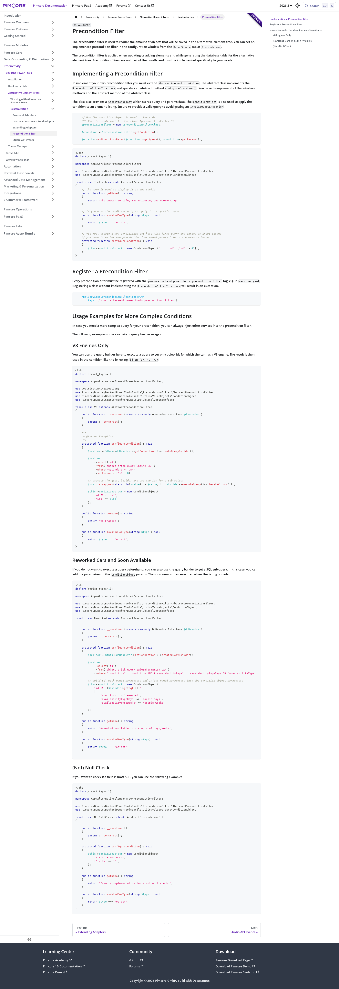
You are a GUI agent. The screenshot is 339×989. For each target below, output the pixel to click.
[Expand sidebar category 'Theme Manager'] (53, 146)
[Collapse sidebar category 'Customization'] (53, 109)
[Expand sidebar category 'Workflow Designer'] (53, 160)
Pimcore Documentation (50, 5)
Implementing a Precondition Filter (289, 19)
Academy (102, 5)
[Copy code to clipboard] (256, 117)
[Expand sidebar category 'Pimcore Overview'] (53, 22)
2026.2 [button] (284, 5)
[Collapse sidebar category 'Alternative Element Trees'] (53, 93)
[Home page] (75, 17)
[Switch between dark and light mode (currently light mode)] (297, 5)
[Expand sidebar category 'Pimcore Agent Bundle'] (53, 233)
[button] (29, 53)
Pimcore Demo (53, 972)
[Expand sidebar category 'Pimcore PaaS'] (53, 217)
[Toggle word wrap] (249, 585)
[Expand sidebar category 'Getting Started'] (53, 36)
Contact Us (142, 5)
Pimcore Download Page (233, 960)
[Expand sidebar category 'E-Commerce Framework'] (53, 200)
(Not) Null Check (282, 46)
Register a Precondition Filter (286, 24)
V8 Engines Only (282, 35)
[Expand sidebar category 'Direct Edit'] (53, 153)
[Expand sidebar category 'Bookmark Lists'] (53, 86)
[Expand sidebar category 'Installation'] (53, 79)
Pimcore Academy (55, 960)
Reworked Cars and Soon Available (292, 40)
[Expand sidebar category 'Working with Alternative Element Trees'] (53, 100)
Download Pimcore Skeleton (235, 972)
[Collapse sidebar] (29, 939)
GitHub (134, 960)
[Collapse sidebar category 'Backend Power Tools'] (53, 73)
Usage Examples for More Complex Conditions (296, 30)
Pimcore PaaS (81, 5)
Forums (121, 5)
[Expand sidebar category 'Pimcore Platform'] (53, 29)
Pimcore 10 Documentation (62, 966)
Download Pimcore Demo (233, 966)
